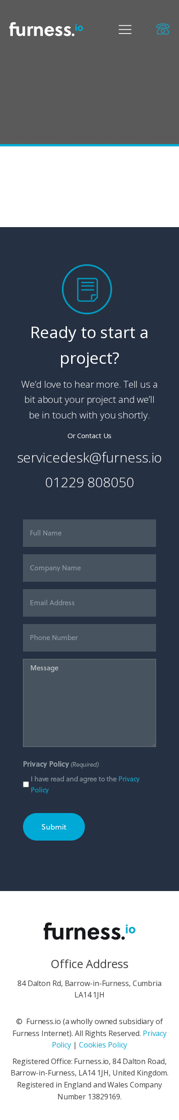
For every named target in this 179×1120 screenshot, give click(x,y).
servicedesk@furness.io (89, 457)
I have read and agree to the (85, 784)
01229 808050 (89, 482)
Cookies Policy (103, 1045)
